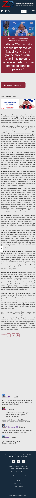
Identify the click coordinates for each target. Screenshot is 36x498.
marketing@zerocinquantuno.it (18, 483)
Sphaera (24, 495)
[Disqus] (18, 366)
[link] (18, 4)
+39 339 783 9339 (18, 486)
